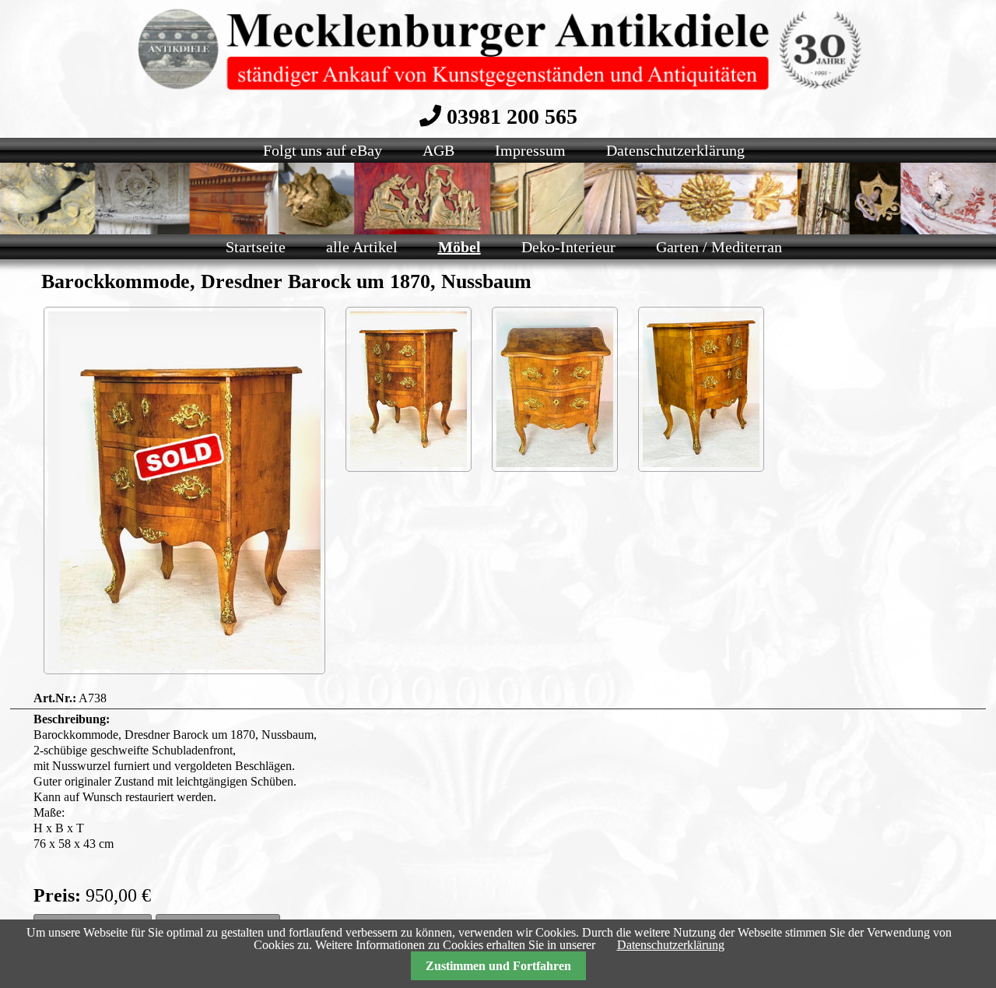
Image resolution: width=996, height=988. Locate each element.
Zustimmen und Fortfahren (498, 965)
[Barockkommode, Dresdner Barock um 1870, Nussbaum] (408, 389)
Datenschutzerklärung (670, 944)
